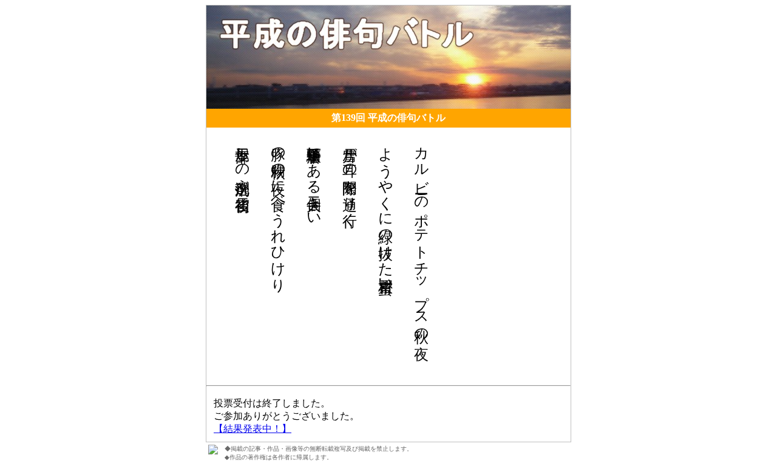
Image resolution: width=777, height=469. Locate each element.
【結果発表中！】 (252, 428)
